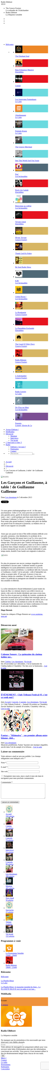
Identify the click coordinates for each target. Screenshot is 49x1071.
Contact (13, 451)
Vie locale (14, 440)
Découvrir (9, 434)
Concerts (15, 702)
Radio (8, 445)
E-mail (4, 767)
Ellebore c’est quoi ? (18, 447)
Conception (5, 1069)
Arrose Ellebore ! (12, 430)
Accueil (9, 462)
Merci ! (3, 1058)
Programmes (5, 1065)
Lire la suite (5, 709)
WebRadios (10, 432)
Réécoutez (10, 44)
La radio (4, 1062)
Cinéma (8, 662)
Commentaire (6, 782)
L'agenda (22, 702)
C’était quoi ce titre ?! (14, 443)
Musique (13, 436)
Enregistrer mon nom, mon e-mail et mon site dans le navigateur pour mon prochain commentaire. (22, 777)
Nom (3, 763)
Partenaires (14, 449)
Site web (4, 771)
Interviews (14, 438)
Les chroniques (11, 497)
